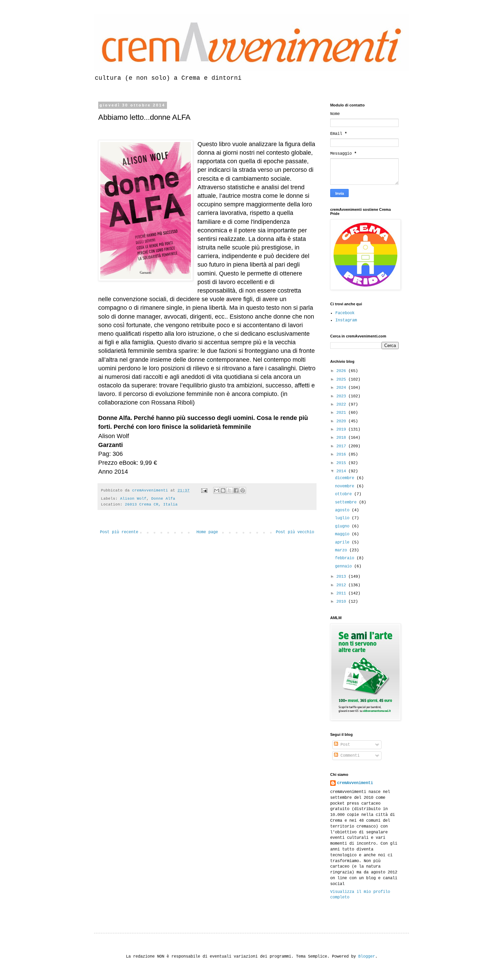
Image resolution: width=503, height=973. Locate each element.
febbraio (346, 558)
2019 (342, 429)
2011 (342, 593)
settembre (347, 502)
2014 (342, 471)
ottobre (344, 494)
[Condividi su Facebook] (236, 490)
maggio (343, 534)
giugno (343, 526)
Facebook (344, 313)
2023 (342, 396)
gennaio (344, 566)
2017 (342, 446)
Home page (207, 532)
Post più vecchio (295, 532)
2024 (342, 387)
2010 (342, 601)
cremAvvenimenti (355, 783)
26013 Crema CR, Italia (151, 504)
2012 (342, 585)
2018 (342, 437)
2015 (342, 463)
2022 (342, 404)
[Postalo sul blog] (223, 490)
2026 (342, 371)
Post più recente (119, 532)
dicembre (346, 478)
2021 (342, 412)
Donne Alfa (163, 499)
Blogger (366, 956)
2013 (342, 576)
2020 (342, 421)
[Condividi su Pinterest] (242, 490)
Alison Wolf (133, 499)
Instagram (346, 320)
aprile (343, 542)
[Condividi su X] (229, 490)
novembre (346, 486)
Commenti (349, 755)
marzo (342, 550)
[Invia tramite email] (216, 490)
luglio (343, 518)
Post (344, 744)
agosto (343, 510)
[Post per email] (204, 490)
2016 (342, 454)
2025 (342, 379)
